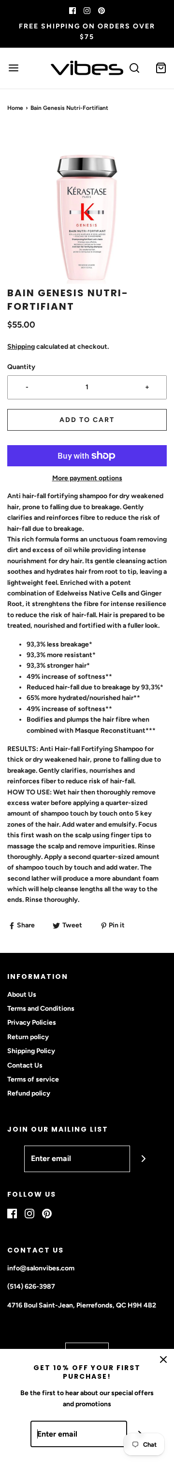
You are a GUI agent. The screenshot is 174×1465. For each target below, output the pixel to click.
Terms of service (33, 1079)
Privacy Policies (31, 1022)
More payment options (87, 478)
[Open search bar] (134, 68)
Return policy (28, 1037)
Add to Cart (87, 420)
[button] (87, 207)
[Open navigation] (13, 68)
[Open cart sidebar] (160, 68)
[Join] (143, 1159)
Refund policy (28, 1093)
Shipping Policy (31, 1051)
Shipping (21, 347)
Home (15, 108)
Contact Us (25, 1065)
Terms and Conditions (40, 1008)
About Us (21, 994)
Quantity (21, 367)
